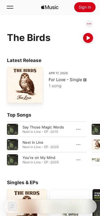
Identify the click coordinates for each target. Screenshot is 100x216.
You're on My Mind (38, 157)
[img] (49, 7)
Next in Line (32, 142)
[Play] (88, 38)
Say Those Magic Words (43, 127)
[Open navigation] (10, 7)
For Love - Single (65, 79)
